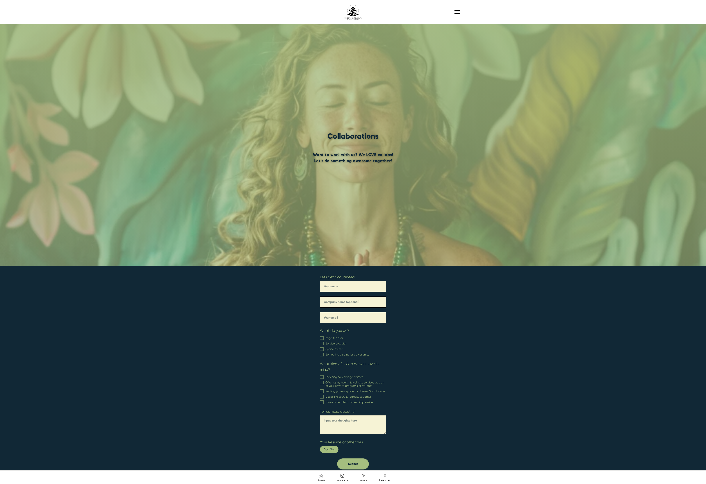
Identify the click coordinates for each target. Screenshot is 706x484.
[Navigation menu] (457, 12)
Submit (353, 464)
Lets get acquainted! (337, 277)
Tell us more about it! (337, 411)
